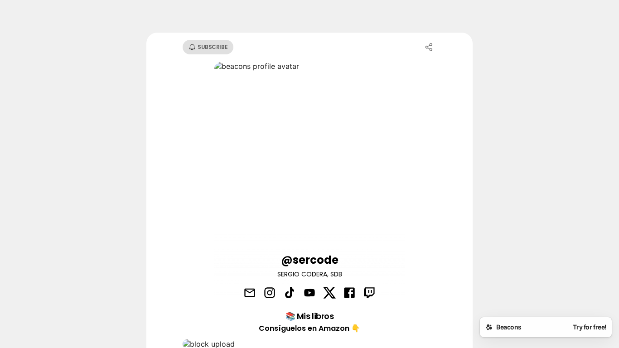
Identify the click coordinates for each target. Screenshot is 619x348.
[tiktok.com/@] (290, 293)
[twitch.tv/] (369, 293)
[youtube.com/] (309, 293)
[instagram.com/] (270, 293)
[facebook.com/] (349, 293)
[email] (250, 293)
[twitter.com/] (329, 293)
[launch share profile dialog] (429, 47)
